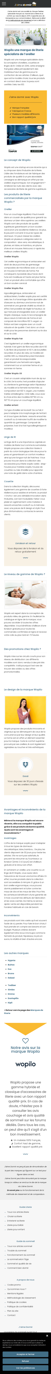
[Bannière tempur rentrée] (25, 155)
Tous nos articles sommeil (19, 1246)
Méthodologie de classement (21, 1297)
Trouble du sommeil (16, 1250)
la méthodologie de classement (20, 20)
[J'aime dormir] (25, 4)
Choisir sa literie (14, 1216)
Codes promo (14, 1284)
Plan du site (12, 1310)
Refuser (25, 1361)
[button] (47, 1335)
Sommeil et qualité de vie (19, 1263)
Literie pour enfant (16, 1229)
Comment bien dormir (17, 1268)
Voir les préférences (25, 1368)
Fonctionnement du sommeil (21, 1255)
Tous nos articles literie (18, 1212)
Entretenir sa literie (16, 1220)
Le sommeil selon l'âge (18, 1259)
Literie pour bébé (15, 1225)
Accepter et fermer (26, 1354)
